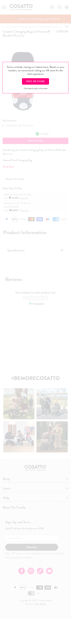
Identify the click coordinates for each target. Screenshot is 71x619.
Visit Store (35, 81)
